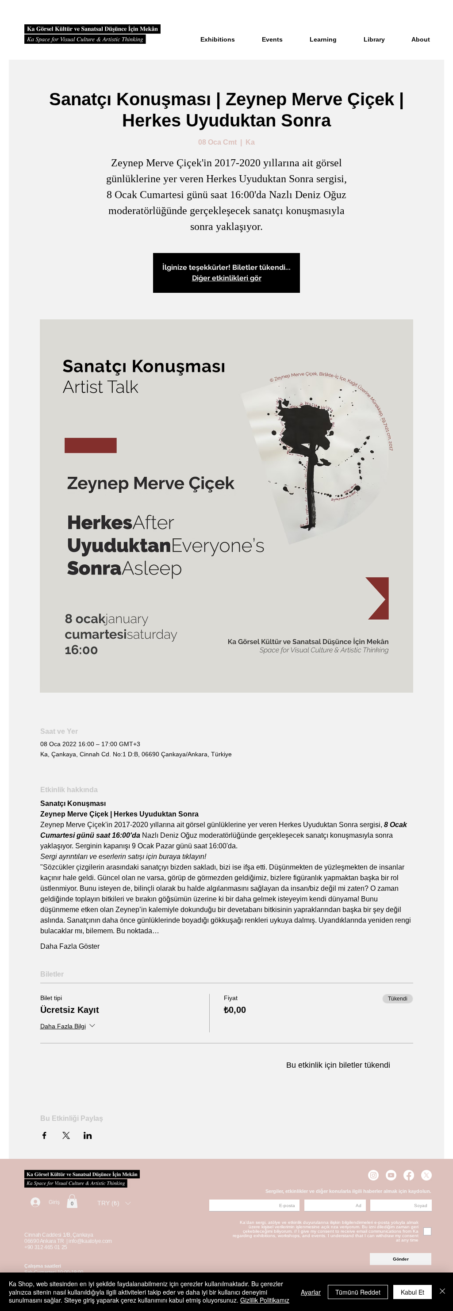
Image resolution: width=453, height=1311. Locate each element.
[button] (72, 1201)
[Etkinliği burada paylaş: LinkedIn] (88, 1135)
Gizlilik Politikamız (264, 1300)
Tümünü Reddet (357, 1292)
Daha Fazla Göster (70, 946)
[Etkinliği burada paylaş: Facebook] (44, 1135)
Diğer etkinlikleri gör (226, 278)
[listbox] (114, 1204)
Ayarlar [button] (311, 1292)
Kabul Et (412, 1292)
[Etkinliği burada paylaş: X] (66, 1135)
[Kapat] (442, 1292)
